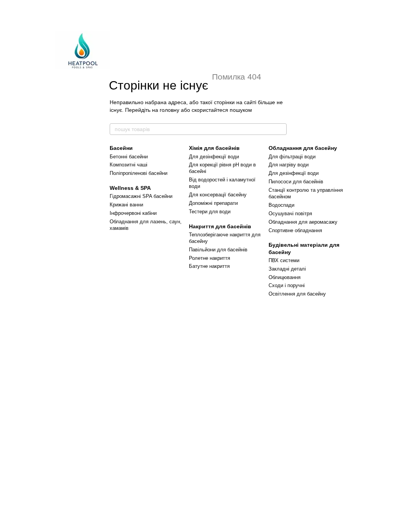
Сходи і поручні (287, 285)
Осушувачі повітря (290, 213)
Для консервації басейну (218, 195)
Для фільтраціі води (292, 156)
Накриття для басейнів (220, 226)
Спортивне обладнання (295, 230)
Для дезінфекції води (214, 156)
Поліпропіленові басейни (138, 173)
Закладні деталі (287, 269)
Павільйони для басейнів (218, 250)
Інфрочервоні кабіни (133, 213)
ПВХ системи (284, 260)
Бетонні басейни (129, 156)
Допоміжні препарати (213, 203)
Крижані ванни (126, 205)
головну (169, 110)
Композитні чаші (128, 165)
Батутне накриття (209, 266)
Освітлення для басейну (297, 294)
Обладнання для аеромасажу (303, 222)
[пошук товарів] (280, 129)
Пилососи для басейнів (296, 181)
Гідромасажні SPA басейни (141, 196)
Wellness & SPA (130, 188)
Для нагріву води (289, 165)
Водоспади (281, 205)
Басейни (121, 148)
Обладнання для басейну (303, 148)
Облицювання (285, 277)
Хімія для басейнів (214, 148)
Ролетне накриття (209, 258)
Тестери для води (209, 211)
